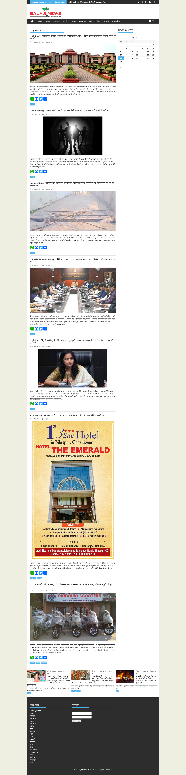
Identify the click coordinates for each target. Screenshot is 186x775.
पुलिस (31, 729)
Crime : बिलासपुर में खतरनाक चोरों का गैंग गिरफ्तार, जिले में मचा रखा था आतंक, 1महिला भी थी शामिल (69, 110)
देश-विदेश (39, 21)
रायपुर (29, 693)
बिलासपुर (48, 21)
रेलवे (31, 747)
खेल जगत (33, 718)
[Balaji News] (32, 21)
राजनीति (65, 21)
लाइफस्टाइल (82, 21)
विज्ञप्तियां (106, 21)
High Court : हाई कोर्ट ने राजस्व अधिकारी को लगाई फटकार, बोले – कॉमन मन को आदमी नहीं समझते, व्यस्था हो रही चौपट (73, 37)
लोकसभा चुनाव (34, 752)
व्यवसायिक (39, 578)
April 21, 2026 (97, 671)
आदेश (31, 713)
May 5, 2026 (52, 671)
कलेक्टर (32, 716)
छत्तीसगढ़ (56, 21)
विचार (98, 21)
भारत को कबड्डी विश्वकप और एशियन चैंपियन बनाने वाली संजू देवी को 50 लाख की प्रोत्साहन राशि (94, 2)
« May (120, 68)
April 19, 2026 (141, 671)
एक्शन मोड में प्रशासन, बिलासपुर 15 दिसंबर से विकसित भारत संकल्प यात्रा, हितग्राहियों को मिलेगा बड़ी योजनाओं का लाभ (72, 260)
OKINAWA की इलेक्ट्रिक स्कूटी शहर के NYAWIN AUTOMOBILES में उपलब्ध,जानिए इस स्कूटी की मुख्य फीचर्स (71, 585)
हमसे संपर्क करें (116, 21)
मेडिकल (91, 21)
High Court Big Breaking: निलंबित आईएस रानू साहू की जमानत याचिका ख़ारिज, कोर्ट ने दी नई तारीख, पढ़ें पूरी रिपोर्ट (71, 341)
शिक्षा (31, 762)
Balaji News (50, 42)
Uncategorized (35, 711)
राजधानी (73, 21)
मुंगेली (79, 691)
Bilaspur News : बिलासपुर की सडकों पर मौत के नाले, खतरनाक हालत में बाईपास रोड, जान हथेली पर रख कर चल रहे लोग (72, 184)
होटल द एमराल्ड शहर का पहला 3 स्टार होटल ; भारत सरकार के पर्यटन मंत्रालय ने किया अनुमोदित (67, 415)
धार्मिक (32, 726)
